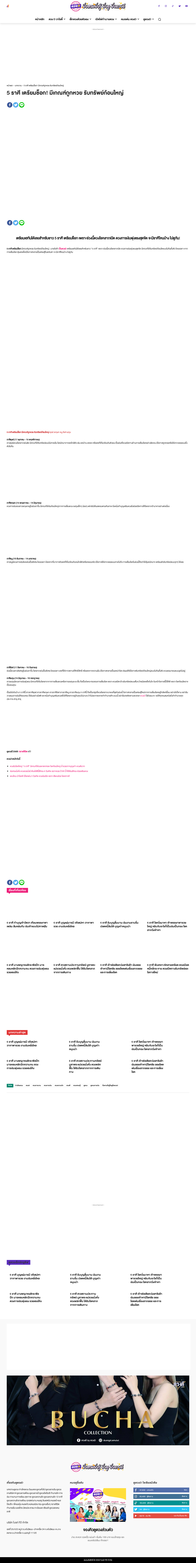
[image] (98, 1505)
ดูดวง (85, 1085)
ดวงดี (68, 1085)
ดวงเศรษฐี (77, 1085)
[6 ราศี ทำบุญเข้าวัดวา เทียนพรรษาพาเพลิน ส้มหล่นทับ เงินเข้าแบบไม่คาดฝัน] (28, 907)
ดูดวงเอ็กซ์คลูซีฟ (18, 1262)
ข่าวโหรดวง (19, 1085)
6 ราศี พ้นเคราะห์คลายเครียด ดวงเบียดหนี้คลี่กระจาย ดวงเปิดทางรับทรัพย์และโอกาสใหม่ (168, 969)
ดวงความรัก (59, 1085)
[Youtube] (186, 6)
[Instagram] (166, 6)
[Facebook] (159, 6)
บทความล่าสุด (17, 1032)
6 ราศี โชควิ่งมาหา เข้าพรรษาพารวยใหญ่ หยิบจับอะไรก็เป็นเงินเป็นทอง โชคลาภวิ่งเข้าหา (167, 926)
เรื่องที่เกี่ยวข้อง (17, 890)
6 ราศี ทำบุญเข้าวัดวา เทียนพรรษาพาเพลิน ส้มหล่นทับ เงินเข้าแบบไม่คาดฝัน (27, 924)
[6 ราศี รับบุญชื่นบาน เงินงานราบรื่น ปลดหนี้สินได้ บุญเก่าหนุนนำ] (121, 907)
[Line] (21, 105)
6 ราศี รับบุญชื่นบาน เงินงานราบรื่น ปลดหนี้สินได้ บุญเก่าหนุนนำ (119, 924)
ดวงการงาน (37, 1085)
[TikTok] (172, 6)
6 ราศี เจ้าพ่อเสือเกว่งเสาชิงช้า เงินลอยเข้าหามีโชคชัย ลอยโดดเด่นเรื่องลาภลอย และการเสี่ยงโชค (121, 969)
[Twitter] (179, 6)
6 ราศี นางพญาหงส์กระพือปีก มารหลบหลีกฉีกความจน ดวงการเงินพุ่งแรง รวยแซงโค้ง (28, 969)
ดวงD (143, 696)
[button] (159, 19)
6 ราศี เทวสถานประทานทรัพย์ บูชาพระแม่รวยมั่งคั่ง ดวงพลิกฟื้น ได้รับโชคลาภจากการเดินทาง (74, 969)
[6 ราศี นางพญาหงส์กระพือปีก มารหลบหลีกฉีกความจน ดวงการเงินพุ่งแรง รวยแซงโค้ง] (28, 949)
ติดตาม (184, 1496)
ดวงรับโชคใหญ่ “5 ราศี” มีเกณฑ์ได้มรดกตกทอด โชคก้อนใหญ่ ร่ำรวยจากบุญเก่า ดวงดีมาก (47, 766)
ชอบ (185, 1490)
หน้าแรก (10, 85)
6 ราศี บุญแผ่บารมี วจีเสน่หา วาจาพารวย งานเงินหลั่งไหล (74, 924)
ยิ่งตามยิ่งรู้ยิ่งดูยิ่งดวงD (110, 1085)
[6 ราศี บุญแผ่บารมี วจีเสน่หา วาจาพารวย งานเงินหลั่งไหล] (75, 907)
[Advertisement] (98, 54)
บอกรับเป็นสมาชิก (180, 1515)
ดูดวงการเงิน (94, 1085)
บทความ (18, 85)
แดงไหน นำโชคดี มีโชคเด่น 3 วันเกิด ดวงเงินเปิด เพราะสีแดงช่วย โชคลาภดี (40, 776)
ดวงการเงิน (48, 1085)
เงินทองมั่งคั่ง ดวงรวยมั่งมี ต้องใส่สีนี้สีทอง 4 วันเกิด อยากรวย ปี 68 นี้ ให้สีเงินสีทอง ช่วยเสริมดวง (49, 771)
